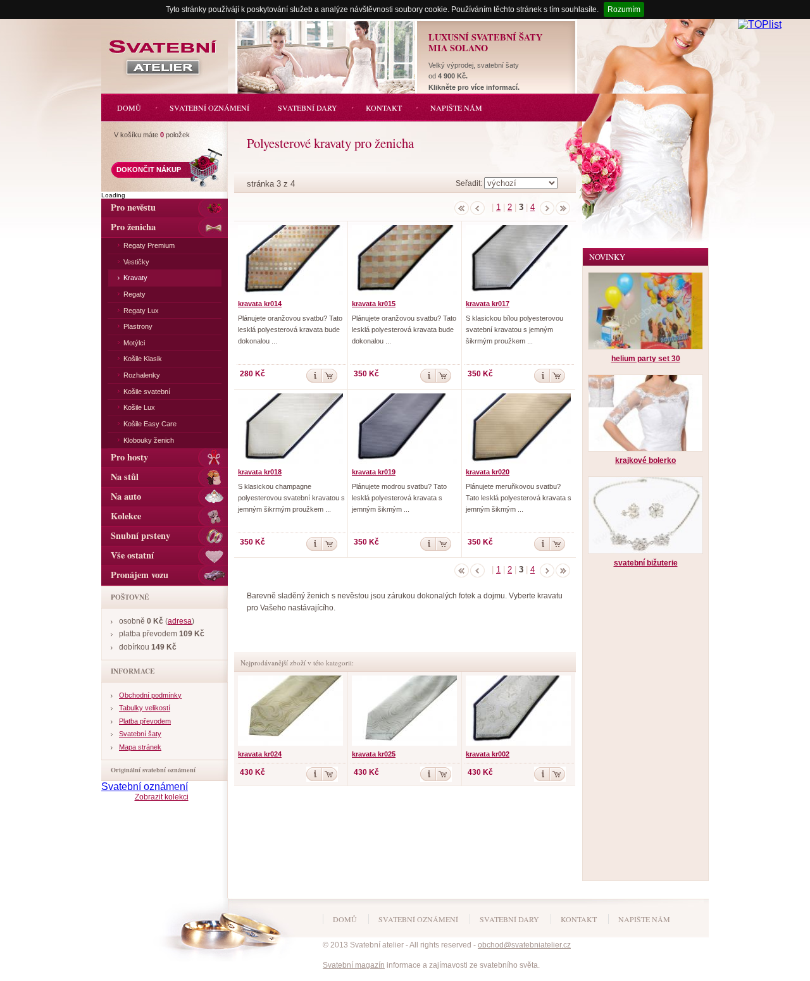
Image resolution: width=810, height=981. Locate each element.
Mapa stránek (140, 747)
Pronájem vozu (139, 574)
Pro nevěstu (133, 207)
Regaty (134, 294)
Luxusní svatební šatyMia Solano (485, 42)
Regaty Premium (149, 245)
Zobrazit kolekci (162, 797)
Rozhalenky (141, 375)
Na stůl (125, 476)
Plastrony (138, 326)
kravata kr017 (487, 303)
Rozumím (624, 9)
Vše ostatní (132, 555)
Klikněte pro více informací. (474, 87)
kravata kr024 (260, 754)
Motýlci (134, 343)
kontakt (579, 919)
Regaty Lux (141, 310)
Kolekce (126, 515)
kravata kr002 (487, 754)
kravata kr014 (260, 303)
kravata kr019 (374, 472)
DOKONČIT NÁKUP (148, 169)
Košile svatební (146, 391)
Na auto (126, 496)
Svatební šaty (140, 733)
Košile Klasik (142, 358)
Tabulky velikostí (144, 708)
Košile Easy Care (150, 424)
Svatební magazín (354, 965)
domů (345, 919)
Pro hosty (129, 457)
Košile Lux (139, 407)
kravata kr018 (260, 472)
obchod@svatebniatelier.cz (524, 945)
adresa (180, 621)
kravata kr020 (487, 472)
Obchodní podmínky (150, 695)
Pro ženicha (133, 226)
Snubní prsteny (140, 535)
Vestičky (136, 262)
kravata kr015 (374, 303)
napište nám (644, 919)
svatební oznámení (418, 919)
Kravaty (135, 277)
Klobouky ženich (148, 440)
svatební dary (509, 919)
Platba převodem (145, 721)
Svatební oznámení (144, 786)
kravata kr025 (374, 754)
